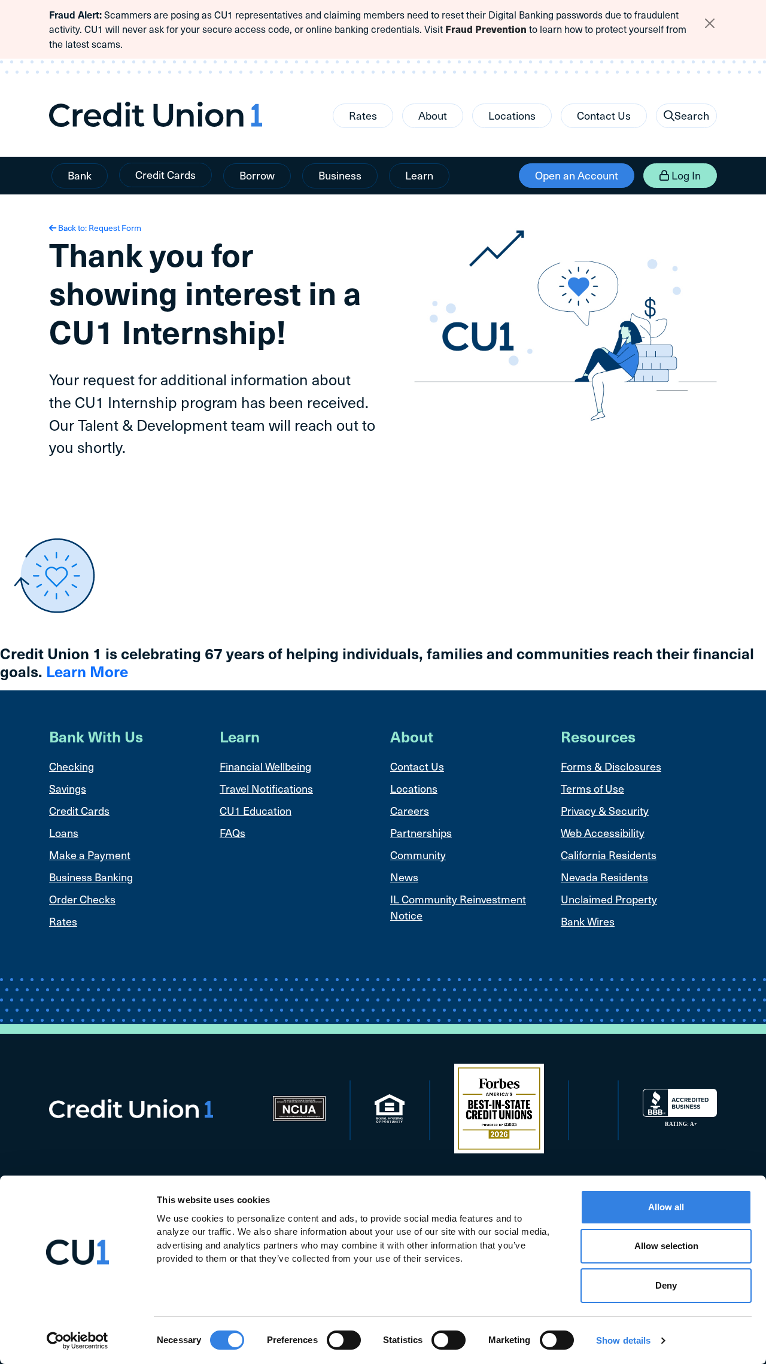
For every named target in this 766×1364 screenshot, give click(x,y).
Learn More (87, 670)
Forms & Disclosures (611, 766)
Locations (512, 115)
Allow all (666, 1207)
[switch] (344, 1340)
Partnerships (421, 832)
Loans (63, 832)
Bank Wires (588, 921)
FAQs (232, 832)
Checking (71, 766)
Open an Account (576, 175)
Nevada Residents (604, 877)
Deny (666, 1285)
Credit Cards (165, 174)
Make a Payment (89, 855)
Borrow (257, 175)
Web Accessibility (603, 832)
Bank (80, 175)
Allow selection (666, 1246)
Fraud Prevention (486, 29)
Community (418, 855)
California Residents (608, 855)
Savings (67, 788)
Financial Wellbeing (265, 766)
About (432, 115)
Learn (419, 175)
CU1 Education (255, 810)
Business (339, 175)
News (404, 877)
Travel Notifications (266, 788)
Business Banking (91, 877)
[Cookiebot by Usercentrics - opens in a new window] (77, 1341)
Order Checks (82, 899)
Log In (685, 175)
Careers (409, 810)
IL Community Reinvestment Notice (458, 907)
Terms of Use (592, 788)
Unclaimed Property (609, 899)
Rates (363, 115)
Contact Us (604, 115)
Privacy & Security (605, 810)
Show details (623, 1340)
